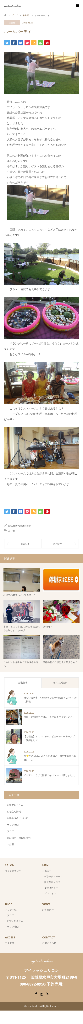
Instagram (41, 994)
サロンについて (13, 870)
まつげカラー (51, 887)
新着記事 (23, 682)
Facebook (36, 994)
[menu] (77, 6)
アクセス (9, 943)
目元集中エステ (52, 882)
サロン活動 (13, 824)
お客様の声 (48, 909)
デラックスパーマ (53, 876)
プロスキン (50, 893)
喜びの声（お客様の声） (19, 837)
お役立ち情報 (14, 811)
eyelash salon (12, 5)
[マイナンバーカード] (22, 543)
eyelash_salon (23, 525)
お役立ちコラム (15, 805)
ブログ (10, 831)
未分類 (12, 22)
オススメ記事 (60, 682)
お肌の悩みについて (17, 818)
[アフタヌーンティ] (60, 543)
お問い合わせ (49, 943)
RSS (47, 994)
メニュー (47, 870)
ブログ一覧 (11, 909)
